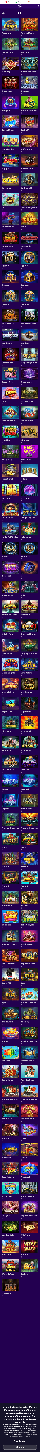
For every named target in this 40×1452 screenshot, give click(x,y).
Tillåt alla (20, 1447)
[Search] (37, 6)
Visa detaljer (20, 1441)
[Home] (20, 6)
